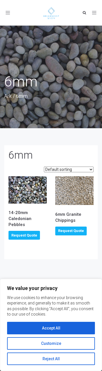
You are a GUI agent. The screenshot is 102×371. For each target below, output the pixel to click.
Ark (8, 96)
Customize (51, 343)
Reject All (51, 359)
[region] (51, 325)
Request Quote (24, 235)
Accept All (51, 328)
